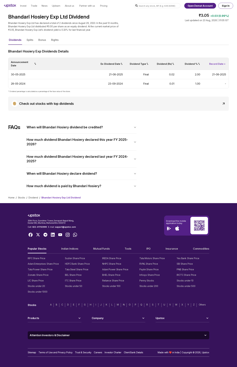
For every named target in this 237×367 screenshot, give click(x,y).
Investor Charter (113, 352)
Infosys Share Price (149, 275)
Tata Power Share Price (40, 269)
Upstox (205, 352)
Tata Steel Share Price (76, 269)
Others (202, 304)
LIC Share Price (36, 280)
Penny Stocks (146, 280)
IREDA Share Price (111, 258)
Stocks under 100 (111, 286)
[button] (15, 40)
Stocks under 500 (186, 286)
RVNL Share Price (148, 263)
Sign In (226, 5)
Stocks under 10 (185, 280)
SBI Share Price (185, 263)
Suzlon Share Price (75, 258)
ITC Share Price (73, 280)
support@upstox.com (65, 227)
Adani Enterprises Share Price (43, 263)
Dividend (33, 197)
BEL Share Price (73, 275)
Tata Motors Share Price (152, 258)
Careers (98, 352)
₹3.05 (204, 15)
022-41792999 (39, 227)
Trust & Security (83, 352)
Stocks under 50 (73, 286)
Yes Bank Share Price (188, 258)
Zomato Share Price (38, 275)
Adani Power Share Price (115, 269)
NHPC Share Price (111, 263)
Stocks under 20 (36, 286)
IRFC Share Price (36, 258)
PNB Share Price (185, 269)
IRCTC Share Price (186, 275)
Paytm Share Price (149, 269)
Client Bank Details (133, 352)
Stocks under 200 (148, 286)
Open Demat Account (200, 5)
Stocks (21, 197)
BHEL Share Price (111, 275)
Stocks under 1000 (37, 291)
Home (11, 197)
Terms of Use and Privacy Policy (56, 352)
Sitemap (32, 352)
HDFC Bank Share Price (77, 263)
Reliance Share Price (113, 280)
